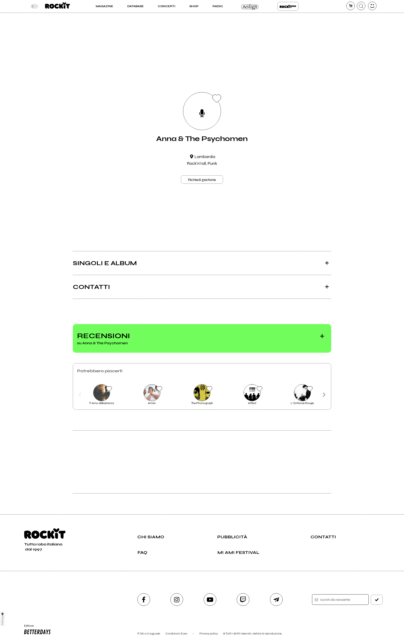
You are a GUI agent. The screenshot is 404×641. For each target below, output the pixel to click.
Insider (249, 6)
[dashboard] (372, 6)
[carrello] (350, 6)
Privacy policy (208, 633)
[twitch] (243, 599)
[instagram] (176, 599)
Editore (27, 627)
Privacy (2, 620)
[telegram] (276, 599)
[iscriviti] (377, 600)
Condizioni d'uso (176, 633)
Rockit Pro (287, 6)
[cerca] (361, 6)
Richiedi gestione (202, 179)
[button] (80, 394)
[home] (57, 6)
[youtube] (210, 599)
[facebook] (143, 599)
